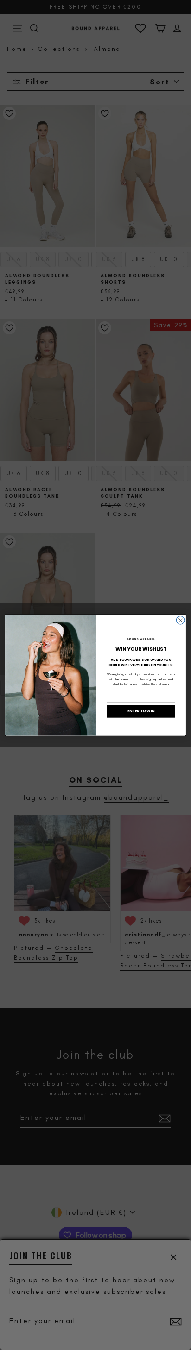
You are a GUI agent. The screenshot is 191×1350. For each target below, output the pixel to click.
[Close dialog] (180, 620)
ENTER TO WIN (140, 711)
